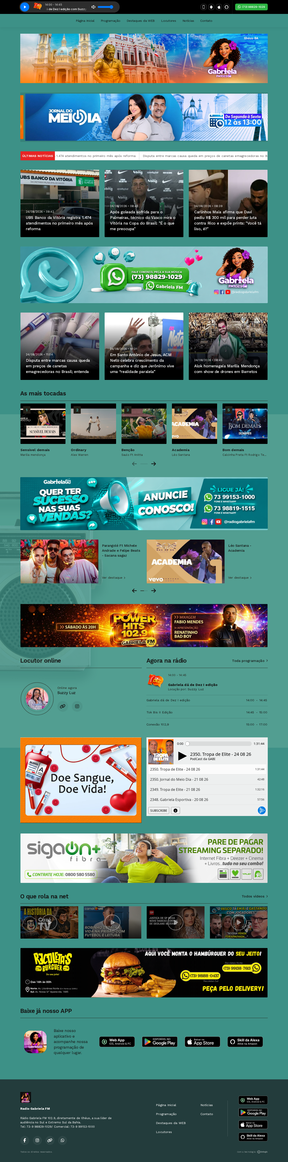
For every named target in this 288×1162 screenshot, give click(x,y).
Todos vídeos (253, 896)
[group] (42, 430)
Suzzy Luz (196, 689)
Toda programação (248, 661)
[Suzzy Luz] (37, 699)
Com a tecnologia (246, 1152)
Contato (206, 20)
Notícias (188, 20)
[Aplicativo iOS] (219, 7)
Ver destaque (113, 577)
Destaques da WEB (141, 20)
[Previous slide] (134, 464)
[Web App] (204, 7)
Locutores (168, 20)
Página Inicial (85, 20)
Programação (110, 20)
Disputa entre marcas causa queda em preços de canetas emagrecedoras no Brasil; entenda (112, 156)
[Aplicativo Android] (211, 7)
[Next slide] (153, 464)
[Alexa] (227, 7)
